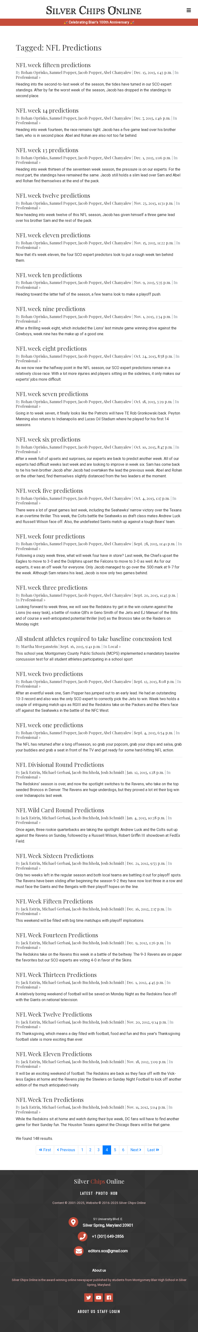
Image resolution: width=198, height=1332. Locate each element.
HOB (114, 1193)
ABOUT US (87, 1311)
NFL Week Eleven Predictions (54, 1054)
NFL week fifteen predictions (53, 65)
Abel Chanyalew (117, 72)
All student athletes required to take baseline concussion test (94, 638)
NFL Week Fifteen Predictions (54, 901)
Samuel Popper (63, 72)
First (46, 1150)
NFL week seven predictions (52, 394)
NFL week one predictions (49, 725)
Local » (114, 646)
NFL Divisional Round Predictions (60, 764)
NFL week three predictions (51, 587)
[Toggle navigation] (189, 10)
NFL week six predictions (48, 439)
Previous (67, 1150)
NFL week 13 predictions (47, 150)
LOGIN (115, 1311)
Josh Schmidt (112, 772)
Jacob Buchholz (85, 772)
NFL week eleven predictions (53, 235)
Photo (102, 1193)
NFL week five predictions (49, 490)
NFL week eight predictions (51, 348)
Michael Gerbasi (56, 772)
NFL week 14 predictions (47, 110)
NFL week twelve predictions (53, 195)
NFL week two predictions (49, 673)
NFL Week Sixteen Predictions (54, 855)
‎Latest (86, 1193)
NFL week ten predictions (49, 275)
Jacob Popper (90, 72)
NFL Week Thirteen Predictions (56, 974)
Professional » (28, 77)
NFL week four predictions (50, 536)
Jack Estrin (30, 772)
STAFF (102, 1311)
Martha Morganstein (39, 646)
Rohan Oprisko (34, 72)
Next (134, 1150)
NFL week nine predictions (50, 309)
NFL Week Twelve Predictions (54, 1014)
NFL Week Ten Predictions (50, 1099)
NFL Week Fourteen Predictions (57, 935)
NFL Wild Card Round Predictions (60, 810)
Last (151, 1150)
